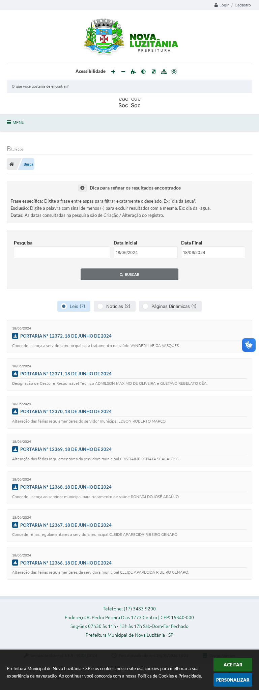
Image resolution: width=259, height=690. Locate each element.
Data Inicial (125, 243)
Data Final (191, 243)
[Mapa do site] (164, 71)
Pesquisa (23, 243)
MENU (18, 122)
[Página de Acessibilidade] (174, 71)
